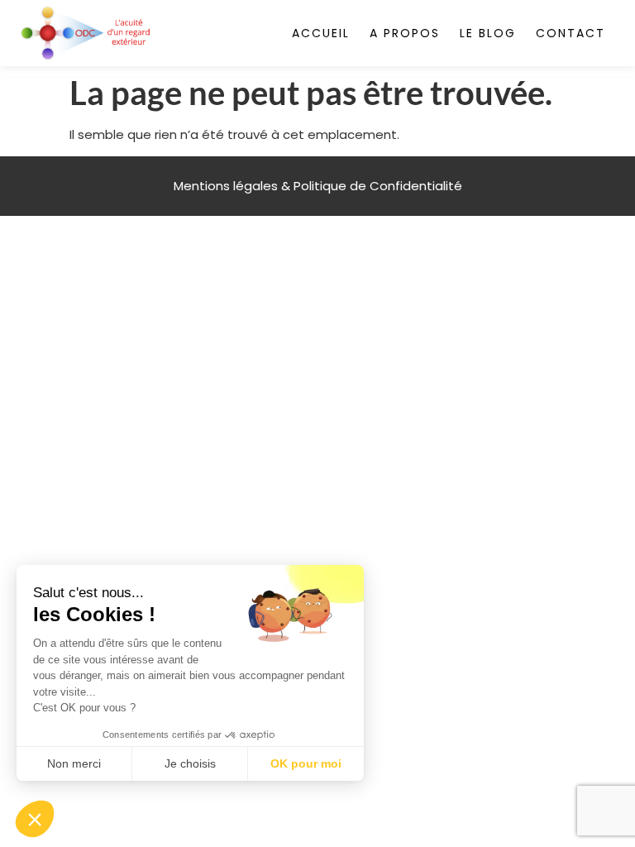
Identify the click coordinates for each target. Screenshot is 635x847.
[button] (35, 819)
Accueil (321, 33)
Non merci (74, 763)
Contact (570, 33)
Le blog (488, 33)
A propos (405, 33)
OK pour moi (305, 763)
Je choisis (190, 763)
